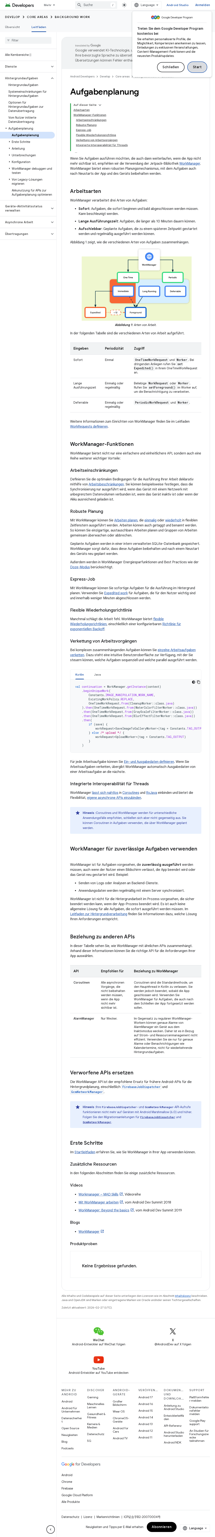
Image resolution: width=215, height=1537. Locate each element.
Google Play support (197, 1422)
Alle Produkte (71, 1502)
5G (89, 1441)
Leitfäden (38, 27)
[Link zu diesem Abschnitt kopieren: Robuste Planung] (107, 511)
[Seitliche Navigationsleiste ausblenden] (50, 1529)
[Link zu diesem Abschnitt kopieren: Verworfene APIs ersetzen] (137, 1072)
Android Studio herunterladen (174, 1434)
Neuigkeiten (70, 1435)
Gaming (92, 1397)
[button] (25, 66)
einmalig (150, 520)
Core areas (37, 17)
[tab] (79, 674)
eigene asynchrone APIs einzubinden (114, 798)
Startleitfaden (85, 1152)
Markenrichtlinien (108, 1517)
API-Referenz (173, 1426)
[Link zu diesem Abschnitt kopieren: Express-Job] (99, 579)
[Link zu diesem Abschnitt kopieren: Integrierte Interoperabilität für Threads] (153, 783)
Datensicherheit (72, 1419)
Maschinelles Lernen (95, 1405)
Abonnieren (162, 1527)
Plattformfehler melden (199, 1398)
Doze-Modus (80, 567)
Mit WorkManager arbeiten (99, 1202)
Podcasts (67, 1448)
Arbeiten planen (126, 520)
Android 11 (145, 1437)
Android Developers (82, 76)
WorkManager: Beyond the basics (104, 1210)
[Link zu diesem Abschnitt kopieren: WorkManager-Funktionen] (138, 444)
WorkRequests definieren (89, 427)
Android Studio (177, 5)
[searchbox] (28, 40)
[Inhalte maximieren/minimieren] (99, 105)
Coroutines (130, 793)
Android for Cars (120, 1429)
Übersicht (12, 27)
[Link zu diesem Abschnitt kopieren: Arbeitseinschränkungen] (122, 470)
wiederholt (173, 520)
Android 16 (145, 1404)
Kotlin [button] (79, 674)
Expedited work (116, 593)
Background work (72, 17)
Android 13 (145, 1424)
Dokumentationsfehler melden (198, 1410)
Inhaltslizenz (183, 1296)
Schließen (171, 67)
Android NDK (172, 1442)
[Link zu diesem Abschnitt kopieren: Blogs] (84, 1222)
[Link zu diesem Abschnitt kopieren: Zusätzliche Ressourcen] (121, 1164)
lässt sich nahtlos (105, 793)
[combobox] (96, 5)
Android (67, 1401)
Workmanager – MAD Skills (98, 1194)
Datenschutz (95, 1434)
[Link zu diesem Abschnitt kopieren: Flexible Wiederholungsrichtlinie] (136, 610)
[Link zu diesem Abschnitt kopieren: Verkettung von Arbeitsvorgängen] (141, 641)
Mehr (47, 5)
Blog (64, 1441)
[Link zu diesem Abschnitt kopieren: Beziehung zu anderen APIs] (139, 936)
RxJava (151, 793)
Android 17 (145, 1397)
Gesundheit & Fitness (96, 1415)
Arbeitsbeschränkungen (106, 484)
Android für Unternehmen (71, 1409)
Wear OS (119, 1411)
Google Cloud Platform (77, 1495)
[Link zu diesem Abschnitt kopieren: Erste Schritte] (107, 1143)
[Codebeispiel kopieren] (198, 682)
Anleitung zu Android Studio (174, 1407)
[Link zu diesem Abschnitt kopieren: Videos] (87, 1185)
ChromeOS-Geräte (121, 1419)
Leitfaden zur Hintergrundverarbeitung (98, 914)
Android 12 (145, 1431)
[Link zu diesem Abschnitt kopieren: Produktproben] (101, 1244)
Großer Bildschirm (120, 1403)
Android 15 (145, 1411)
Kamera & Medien (93, 1425)
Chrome (67, 1482)
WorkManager (189, 164)
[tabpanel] (135, 716)
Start (197, 67)
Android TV (120, 1438)
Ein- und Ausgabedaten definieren (149, 762)
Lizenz (88, 1517)
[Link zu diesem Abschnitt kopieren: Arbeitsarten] (105, 191)
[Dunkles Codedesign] (193, 682)
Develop (12, 17)
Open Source (70, 1428)
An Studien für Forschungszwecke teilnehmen (199, 1436)
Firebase (67, 1488)
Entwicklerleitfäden (174, 1417)
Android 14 (145, 1417)
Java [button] (97, 674)
